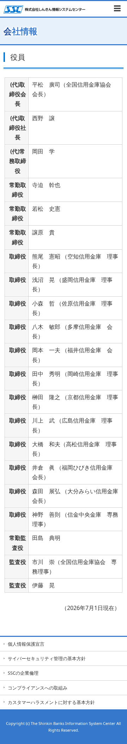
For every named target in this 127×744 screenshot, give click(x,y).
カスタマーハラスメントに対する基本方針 (51, 702)
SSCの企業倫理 (23, 673)
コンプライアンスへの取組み (37, 688)
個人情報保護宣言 (26, 644)
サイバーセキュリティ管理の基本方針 (47, 658)
